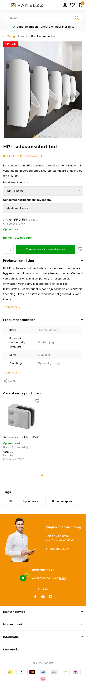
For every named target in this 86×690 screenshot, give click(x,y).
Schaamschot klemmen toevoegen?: (27, 199)
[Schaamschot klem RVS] (21, 416)
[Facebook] (35, 596)
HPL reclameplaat (61, 501)
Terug (11, 36)
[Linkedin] (50, 596)
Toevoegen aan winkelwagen (45, 249)
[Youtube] (43, 596)
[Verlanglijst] (72, 5)
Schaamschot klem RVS (20, 437)
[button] (35, 136)
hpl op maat (31, 501)
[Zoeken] (77, 17)
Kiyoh (62, 577)
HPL (10, 501)
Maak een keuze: (15, 182)
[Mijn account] (65, 5)
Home (20, 36)
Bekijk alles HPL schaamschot (22, 156)
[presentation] (4, 91)
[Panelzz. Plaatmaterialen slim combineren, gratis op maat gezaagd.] (27, 5)
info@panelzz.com (58, 548)
